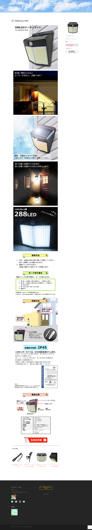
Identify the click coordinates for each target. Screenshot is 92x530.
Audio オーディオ (39, 1)
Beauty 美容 (57, 1)
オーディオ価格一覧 (39, 4)
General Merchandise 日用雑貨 (51, 3)
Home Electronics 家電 (49, 1)
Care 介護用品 (65, 1)
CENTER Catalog (18, 3)
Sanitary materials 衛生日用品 (65, 3)
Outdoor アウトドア (40, 3)
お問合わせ (46, 493)
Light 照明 (71, 1)
